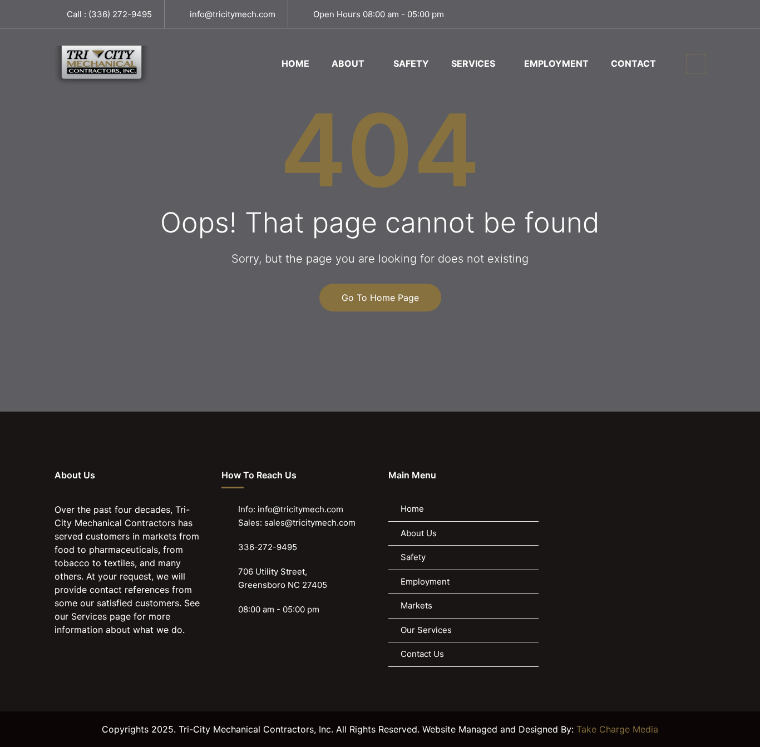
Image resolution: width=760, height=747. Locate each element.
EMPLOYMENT (556, 63)
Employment (425, 581)
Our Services (426, 630)
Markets (416, 605)
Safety (413, 557)
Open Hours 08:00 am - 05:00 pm (378, 14)
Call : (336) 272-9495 (109, 14)
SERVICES (473, 63)
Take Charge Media (617, 729)
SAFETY (411, 63)
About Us (419, 533)
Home (412, 508)
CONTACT (633, 63)
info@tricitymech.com (232, 14)
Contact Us (422, 654)
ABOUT (348, 63)
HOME (295, 63)
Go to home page (380, 297)
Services (89, 616)
